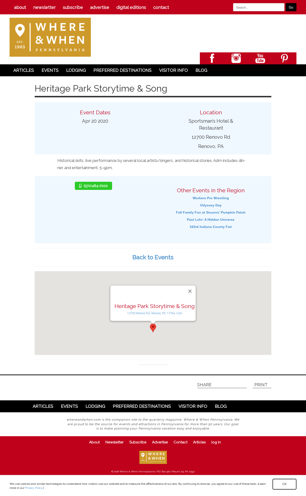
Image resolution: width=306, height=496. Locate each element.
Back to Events (153, 257)
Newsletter (44, 7)
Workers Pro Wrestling (211, 198)
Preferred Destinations (122, 70)
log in (216, 442)
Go (291, 7)
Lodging (76, 70)
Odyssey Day (211, 205)
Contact (161, 7)
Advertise (99, 7)
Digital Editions (131, 7)
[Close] (190, 291)
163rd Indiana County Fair (211, 227)
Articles (23, 70)
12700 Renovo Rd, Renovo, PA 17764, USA (154, 313)
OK (284, 484)
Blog (201, 70)
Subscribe (73, 7)
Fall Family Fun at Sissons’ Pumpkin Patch (211, 212)
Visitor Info (173, 70)
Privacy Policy (34, 488)
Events (50, 70)
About (20, 7)
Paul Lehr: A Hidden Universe (211, 219)
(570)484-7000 (96, 186)
